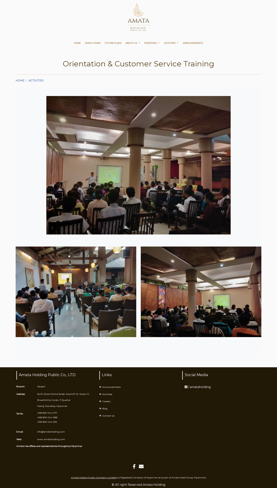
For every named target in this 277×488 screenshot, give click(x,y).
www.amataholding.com (51, 439)
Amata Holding (154, 484)
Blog (104, 408)
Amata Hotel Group (182, 477)
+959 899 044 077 (47, 412)
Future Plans (113, 43)
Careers (106, 401)
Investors (150, 43)
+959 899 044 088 (47, 417)
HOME (20, 80)
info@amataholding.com (51, 431)
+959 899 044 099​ (47, 421)
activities (36, 80)
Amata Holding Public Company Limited (93, 477)
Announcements (193, 43)
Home (77, 43)
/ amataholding (199, 387)
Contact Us (108, 415)
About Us (131, 43)
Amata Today (93, 43)
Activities (169, 43)
